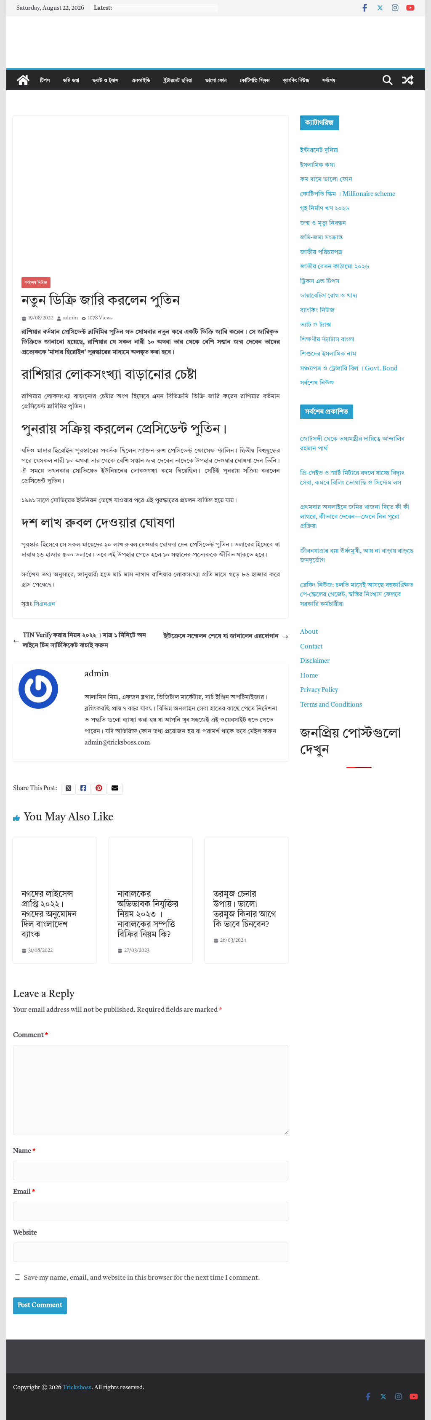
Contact (311, 647)
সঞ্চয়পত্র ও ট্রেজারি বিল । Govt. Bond (349, 369)
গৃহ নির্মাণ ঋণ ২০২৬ (324, 209)
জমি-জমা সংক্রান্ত (321, 238)
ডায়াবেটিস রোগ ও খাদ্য (328, 296)
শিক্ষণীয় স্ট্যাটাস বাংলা (327, 340)
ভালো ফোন (215, 80)
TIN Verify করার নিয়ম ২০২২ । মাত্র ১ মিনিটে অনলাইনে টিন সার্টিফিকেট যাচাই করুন (84, 640)
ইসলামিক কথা (317, 165)
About (309, 632)
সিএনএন (44, 604)
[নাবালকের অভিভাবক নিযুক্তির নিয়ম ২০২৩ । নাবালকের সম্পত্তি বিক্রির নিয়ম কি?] (150, 842)
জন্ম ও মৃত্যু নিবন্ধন (323, 223)
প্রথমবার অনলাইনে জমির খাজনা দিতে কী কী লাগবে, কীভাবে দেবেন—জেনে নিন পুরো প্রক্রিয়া (355, 517)
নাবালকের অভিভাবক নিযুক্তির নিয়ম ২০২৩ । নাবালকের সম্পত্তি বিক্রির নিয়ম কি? (147, 914)
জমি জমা (71, 80)
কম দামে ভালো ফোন (326, 180)
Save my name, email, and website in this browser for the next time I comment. (142, 1278)
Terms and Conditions (331, 705)
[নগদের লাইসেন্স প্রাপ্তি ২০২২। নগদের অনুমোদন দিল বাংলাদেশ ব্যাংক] (54, 842)
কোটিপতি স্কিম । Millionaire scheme (347, 194)
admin (70, 318)
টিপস (45, 80)
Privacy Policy (319, 690)
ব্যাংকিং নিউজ (296, 80)
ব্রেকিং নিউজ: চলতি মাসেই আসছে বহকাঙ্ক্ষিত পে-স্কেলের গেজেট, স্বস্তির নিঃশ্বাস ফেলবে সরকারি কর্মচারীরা (356, 595)
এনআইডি (141, 80)
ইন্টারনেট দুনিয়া (178, 80)
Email (24, 1192)
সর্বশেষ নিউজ (36, 283)
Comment (30, 1035)
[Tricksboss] (23, 80)
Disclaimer (315, 661)
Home (309, 676)
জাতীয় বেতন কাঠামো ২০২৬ (334, 267)
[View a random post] (408, 80)
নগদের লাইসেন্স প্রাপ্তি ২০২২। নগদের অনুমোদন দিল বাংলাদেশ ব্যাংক (49, 914)
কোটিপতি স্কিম (254, 80)
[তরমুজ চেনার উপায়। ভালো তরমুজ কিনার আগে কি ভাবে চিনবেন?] (246, 842)
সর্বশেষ (328, 80)
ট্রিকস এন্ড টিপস (319, 282)
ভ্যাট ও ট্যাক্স (105, 80)
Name (24, 1151)
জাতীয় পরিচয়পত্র (321, 252)
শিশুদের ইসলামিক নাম (328, 354)
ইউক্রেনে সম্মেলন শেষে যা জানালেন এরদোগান (221, 636)
